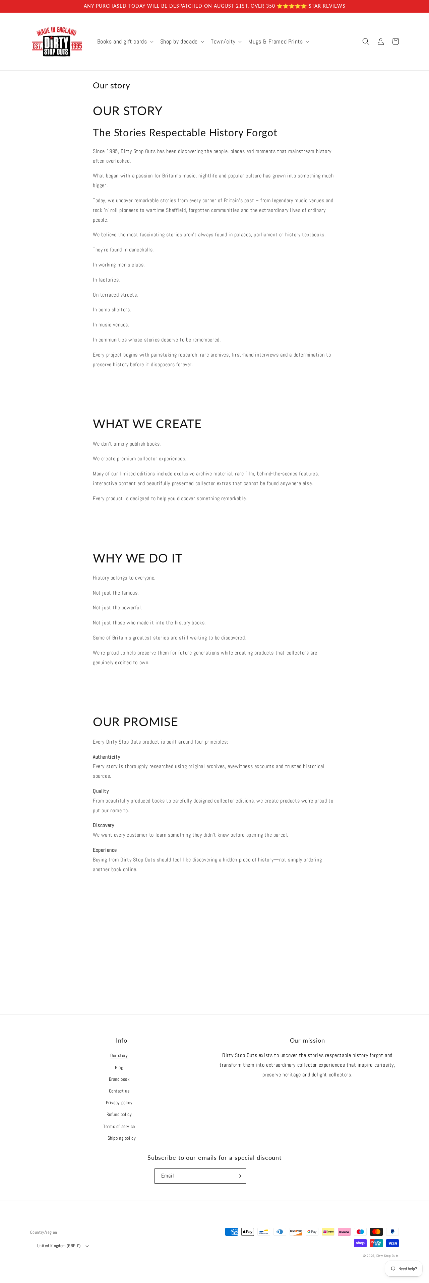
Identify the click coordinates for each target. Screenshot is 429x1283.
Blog (119, 1067)
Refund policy (119, 1114)
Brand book (119, 1079)
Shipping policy (122, 1138)
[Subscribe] (238, 1176)
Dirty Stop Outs (387, 1256)
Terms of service (119, 1126)
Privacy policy (119, 1103)
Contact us (119, 1091)
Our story (119, 1055)
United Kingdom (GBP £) (59, 1246)
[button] (124, 41)
